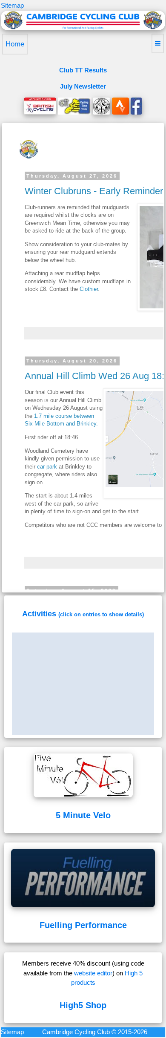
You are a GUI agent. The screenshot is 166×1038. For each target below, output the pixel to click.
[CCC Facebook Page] (136, 105)
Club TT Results (83, 70)
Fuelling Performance (83, 925)
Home (15, 44)
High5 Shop (83, 1005)
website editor (93, 973)
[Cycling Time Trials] (74, 105)
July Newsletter (83, 86)
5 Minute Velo (83, 815)
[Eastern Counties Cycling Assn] (101, 105)
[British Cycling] (40, 105)
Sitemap (12, 5)
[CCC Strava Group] (120, 105)
